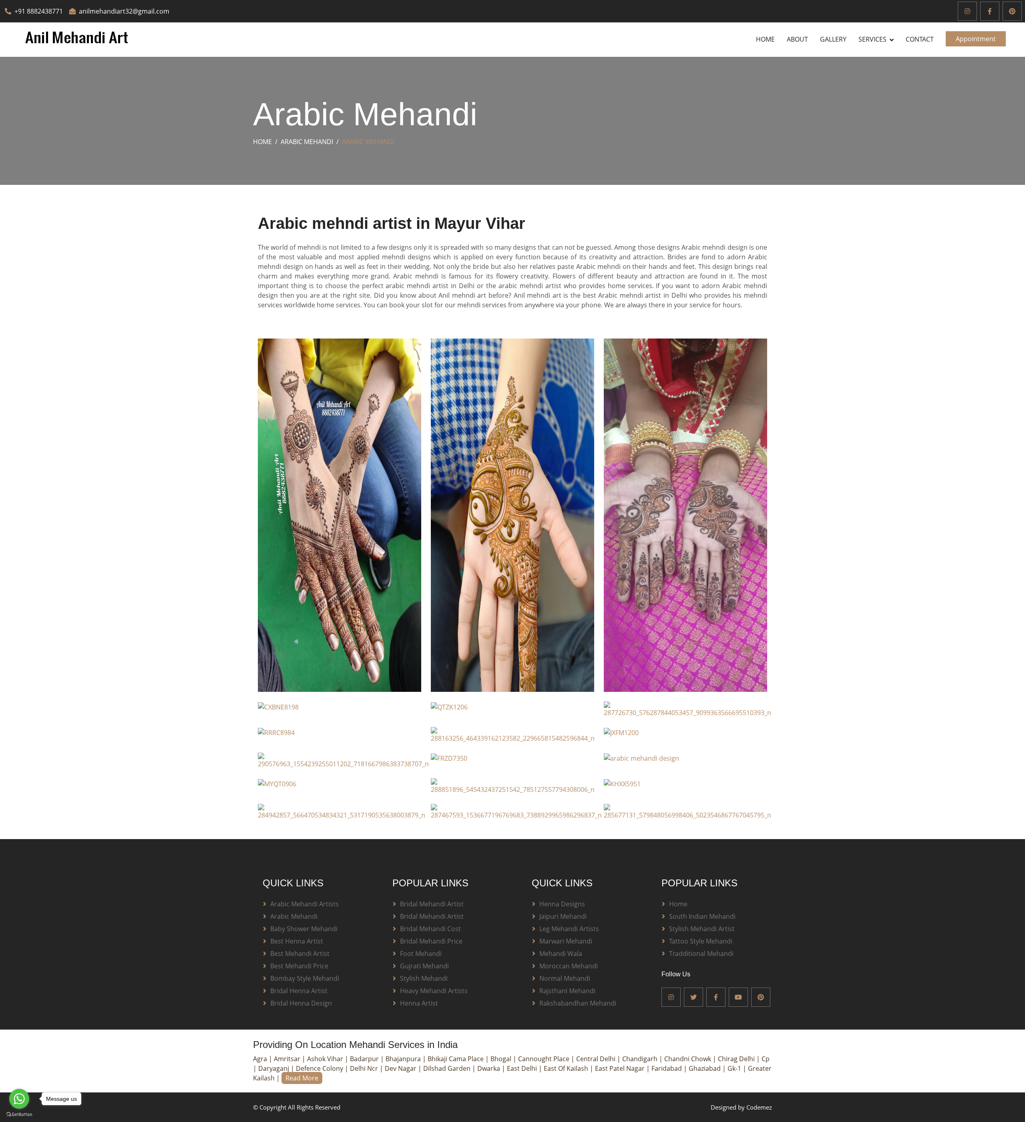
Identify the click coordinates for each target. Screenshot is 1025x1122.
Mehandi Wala (560, 953)
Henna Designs (562, 904)
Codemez (759, 1107)
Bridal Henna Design (301, 1003)
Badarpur (365, 1058)
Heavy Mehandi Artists (434, 990)
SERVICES (872, 39)
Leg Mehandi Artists (569, 928)
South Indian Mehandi (702, 916)
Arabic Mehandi (307, 141)
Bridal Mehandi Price (431, 941)
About (797, 39)
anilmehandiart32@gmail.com (124, 11)
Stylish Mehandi (424, 978)
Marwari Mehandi (565, 941)
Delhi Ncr (365, 1068)
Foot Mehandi (421, 953)
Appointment (976, 38)
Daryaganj (274, 1068)
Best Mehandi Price (299, 966)
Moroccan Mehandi (568, 966)
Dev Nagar (401, 1068)
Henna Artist (419, 1003)
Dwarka (489, 1068)
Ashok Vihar (326, 1058)
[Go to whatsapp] (19, 1099)
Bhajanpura (404, 1058)
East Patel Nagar (620, 1068)
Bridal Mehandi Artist (432, 904)
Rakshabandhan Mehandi (577, 1003)
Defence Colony (320, 1068)
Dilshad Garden (447, 1068)
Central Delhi (596, 1058)
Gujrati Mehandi (424, 966)
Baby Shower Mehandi (304, 928)
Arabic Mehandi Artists (304, 904)
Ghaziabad (705, 1068)
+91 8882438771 (38, 11)
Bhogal (501, 1058)
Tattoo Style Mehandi (700, 941)
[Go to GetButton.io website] (19, 1114)
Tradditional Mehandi (701, 953)
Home (765, 39)
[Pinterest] (1012, 11)
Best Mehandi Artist (300, 953)
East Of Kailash (567, 1068)
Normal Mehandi (564, 978)
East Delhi (523, 1068)
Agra (261, 1058)
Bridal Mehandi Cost (430, 928)
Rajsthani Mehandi (567, 990)
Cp (766, 1058)
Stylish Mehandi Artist (702, 928)
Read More (301, 1078)
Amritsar (288, 1058)
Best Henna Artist (296, 941)
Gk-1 (735, 1068)
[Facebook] (989, 11)
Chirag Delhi (737, 1058)
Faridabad (667, 1068)
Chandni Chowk (688, 1058)
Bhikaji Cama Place (456, 1058)
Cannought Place (544, 1058)
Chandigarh (640, 1058)
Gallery (833, 39)
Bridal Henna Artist (299, 990)
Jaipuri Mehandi (563, 916)
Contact (920, 39)
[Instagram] (967, 11)
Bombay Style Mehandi (304, 978)
